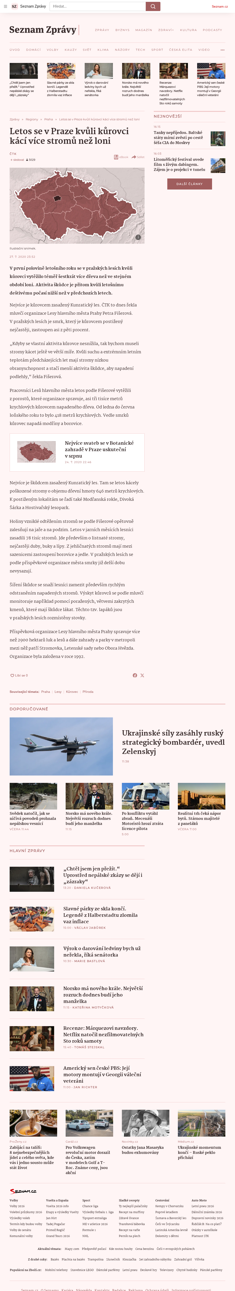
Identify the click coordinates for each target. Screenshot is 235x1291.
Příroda (88, 692)
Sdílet (141, 157)
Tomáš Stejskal (89, 1047)
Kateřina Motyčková (93, 1007)
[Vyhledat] (153, 6)
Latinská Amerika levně (171, 1230)
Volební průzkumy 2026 (26, 1212)
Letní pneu (130, 1270)
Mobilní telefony (56, 1270)
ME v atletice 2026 (95, 1224)
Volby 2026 (17, 1206)
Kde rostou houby (121, 1249)
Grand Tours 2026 (58, 1236)
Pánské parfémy (211, 1270)
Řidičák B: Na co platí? (207, 1224)
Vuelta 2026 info (57, 1206)
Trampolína (96, 1259)
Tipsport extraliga (94, 1218)
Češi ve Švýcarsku (167, 1224)
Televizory (167, 1270)
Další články (189, 184)
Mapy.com (72, 1249)
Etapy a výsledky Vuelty (62, 1212)
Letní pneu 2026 (203, 1206)
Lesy (58, 692)
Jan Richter (86, 1087)
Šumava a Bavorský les (170, 1218)
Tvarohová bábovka (132, 1224)
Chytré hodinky (186, 1270)
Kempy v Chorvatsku (169, 1206)
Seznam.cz (220, 6)
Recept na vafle (129, 1230)
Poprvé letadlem (166, 1212)
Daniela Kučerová (92, 887)
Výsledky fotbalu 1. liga (98, 1212)
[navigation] (5, 6)
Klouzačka (129, 1259)
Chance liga (90, 1206)
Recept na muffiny (131, 1212)
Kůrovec (72, 692)
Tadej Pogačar (55, 1224)
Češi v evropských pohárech (176, 1249)
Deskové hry (148, 1270)
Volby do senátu (20, 1230)
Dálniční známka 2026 (207, 1212)
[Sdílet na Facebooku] (135, 675)
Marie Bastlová (89, 961)
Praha (45, 692)
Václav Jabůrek (90, 927)
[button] (24, 71)
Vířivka (199, 1259)
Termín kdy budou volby (26, 1224)
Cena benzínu (144, 1249)
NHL (85, 1236)
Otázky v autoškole (204, 1230)
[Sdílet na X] (142, 675)
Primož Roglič (55, 1230)
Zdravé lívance (129, 1218)
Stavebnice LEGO (82, 1270)
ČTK (13, 154)
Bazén (55, 1259)
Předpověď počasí (94, 1249)
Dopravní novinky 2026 (207, 1218)
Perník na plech (129, 1236)
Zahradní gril (183, 1259)
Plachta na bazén (73, 1259)
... (223, 48)
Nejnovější (168, 116)
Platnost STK (200, 1236)
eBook (123, 157)
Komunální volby (21, 1236)
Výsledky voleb (20, 1218)
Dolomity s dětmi (167, 1236)
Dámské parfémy (108, 1270)
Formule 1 (89, 1230)
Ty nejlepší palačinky (133, 1206)
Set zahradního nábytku (155, 1259)
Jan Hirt (51, 1218)
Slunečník (113, 1259)
